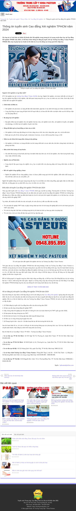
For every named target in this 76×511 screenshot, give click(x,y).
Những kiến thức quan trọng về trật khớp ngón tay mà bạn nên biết (62, 377)
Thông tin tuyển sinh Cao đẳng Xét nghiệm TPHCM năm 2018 (38, 419)
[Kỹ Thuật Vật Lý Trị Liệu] (38, 6)
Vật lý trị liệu (42, 500)
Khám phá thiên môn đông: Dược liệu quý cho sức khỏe (28, 438)
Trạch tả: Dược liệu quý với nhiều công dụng (25, 446)
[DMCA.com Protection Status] (38, 494)
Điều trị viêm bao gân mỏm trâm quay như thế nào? (27, 470)
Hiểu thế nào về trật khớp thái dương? (13, 376)
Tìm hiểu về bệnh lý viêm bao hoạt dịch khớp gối (26, 454)
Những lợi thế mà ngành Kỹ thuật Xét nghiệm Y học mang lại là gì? (13, 401)
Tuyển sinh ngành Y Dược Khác (18, 19)
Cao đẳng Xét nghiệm (37, 19)
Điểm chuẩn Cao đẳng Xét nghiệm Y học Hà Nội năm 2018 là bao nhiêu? (13, 420)
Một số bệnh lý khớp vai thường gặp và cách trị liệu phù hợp (29, 462)
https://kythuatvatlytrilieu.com (40, 506)
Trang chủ (3, 19)
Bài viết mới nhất (7, 434)
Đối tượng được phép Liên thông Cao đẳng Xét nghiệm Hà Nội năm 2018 (62, 401)
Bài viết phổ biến (19, 434)
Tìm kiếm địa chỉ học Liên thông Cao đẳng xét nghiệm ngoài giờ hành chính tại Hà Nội (37, 401)
